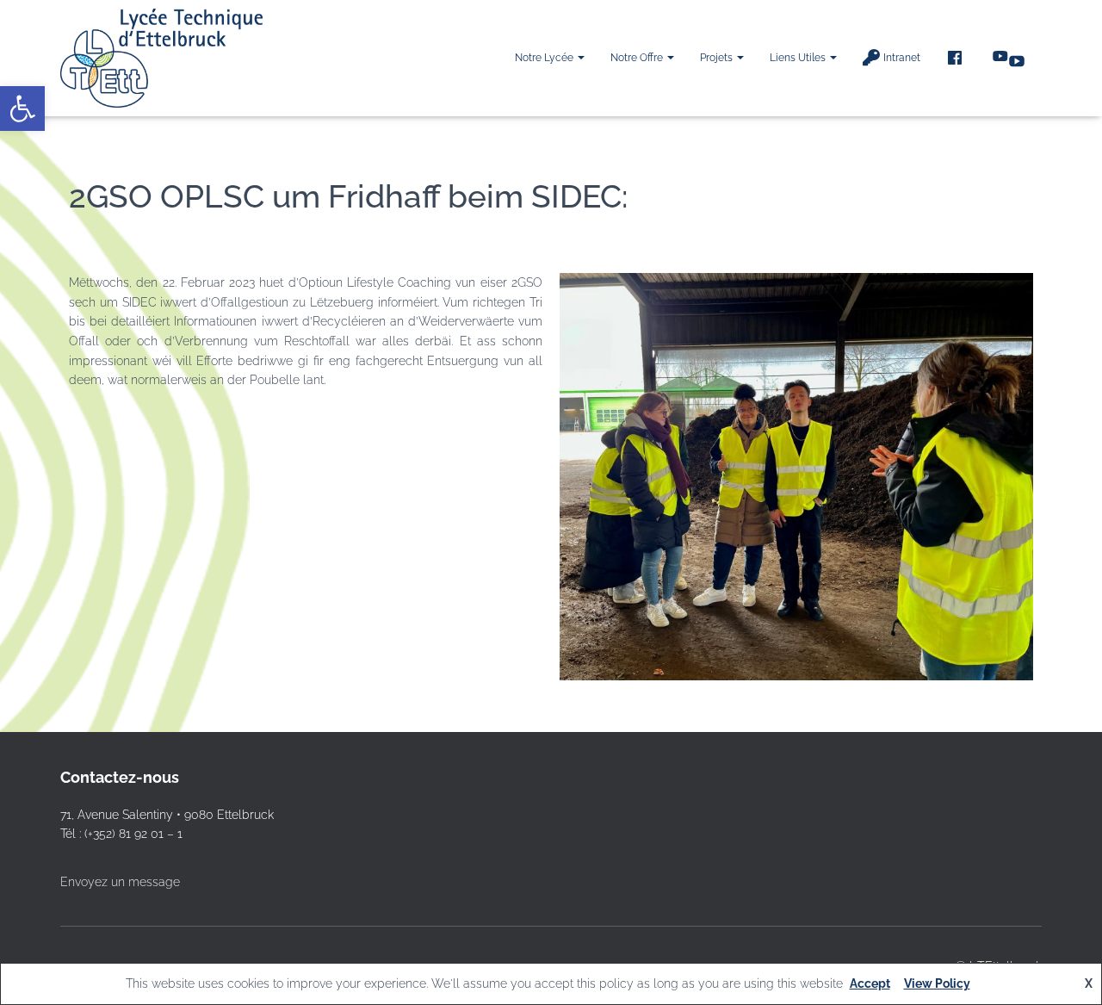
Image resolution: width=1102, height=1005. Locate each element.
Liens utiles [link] (799, 58)
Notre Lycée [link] (545, 58)
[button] (580, 58)
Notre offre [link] (638, 58)
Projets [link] (717, 58)
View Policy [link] (937, 983)
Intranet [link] (901, 58)
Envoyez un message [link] (120, 882)
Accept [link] (870, 983)
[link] (22, 108)
